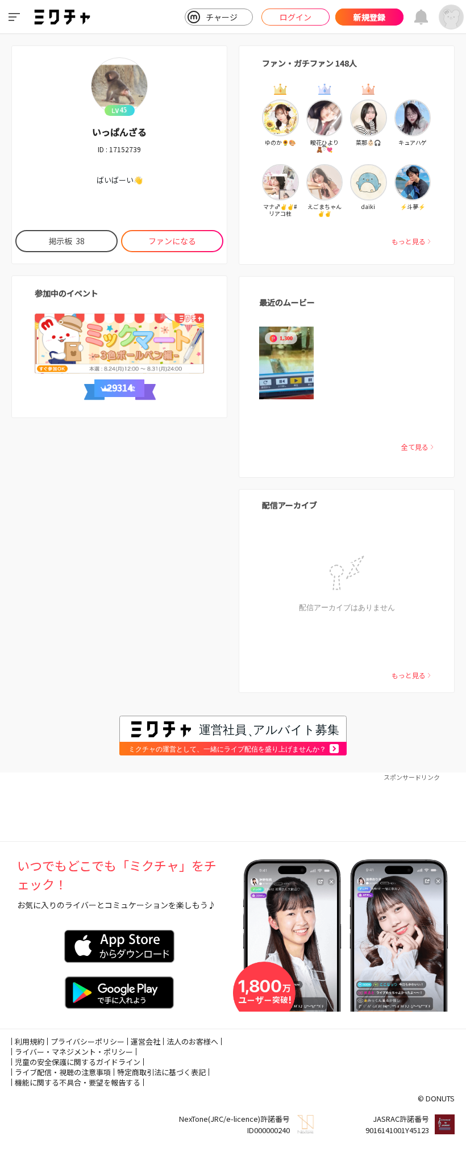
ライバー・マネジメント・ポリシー (74, 1051)
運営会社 (145, 1041)
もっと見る (409, 241)
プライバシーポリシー (87, 1041)
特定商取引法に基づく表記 (161, 1072)
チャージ (222, 17)
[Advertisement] (233, 807)
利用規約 (29, 1041)
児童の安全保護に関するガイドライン (77, 1061)
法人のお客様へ (192, 1041)
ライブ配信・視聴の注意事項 (63, 1072)
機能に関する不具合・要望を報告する (77, 1082)
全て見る (414, 447)
